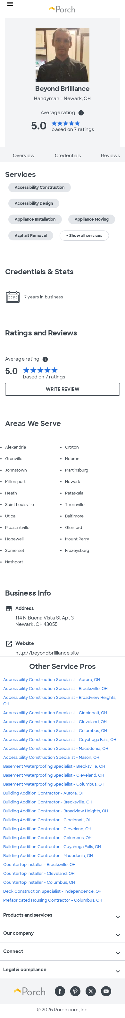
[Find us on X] (91, 991)
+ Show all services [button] (84, 235)
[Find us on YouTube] (106, 991)
